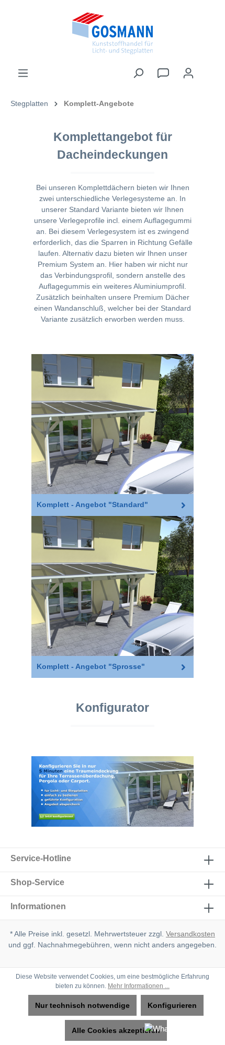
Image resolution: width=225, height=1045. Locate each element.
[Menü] (23, 73)
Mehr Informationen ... (139, 986)
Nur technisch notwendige (82, 1005)
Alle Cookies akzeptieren (116, 1030)
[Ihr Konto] (188, 73)
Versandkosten (190, 934)
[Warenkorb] (208, 68)
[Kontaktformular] (163, 73)
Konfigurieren (172, 1005)
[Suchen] (138, 73)
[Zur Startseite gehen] (112, 33)
